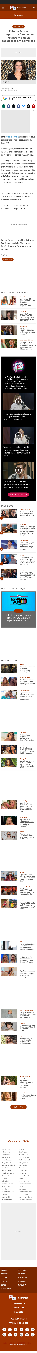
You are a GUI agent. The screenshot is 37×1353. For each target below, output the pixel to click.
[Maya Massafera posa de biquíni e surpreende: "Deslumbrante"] (9, 1040)
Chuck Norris (6, 1189)
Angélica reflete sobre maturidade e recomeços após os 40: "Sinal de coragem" (27, 822)
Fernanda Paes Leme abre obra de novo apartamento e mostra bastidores (27, 946)
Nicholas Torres (7, 1176)
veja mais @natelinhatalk (18, 494)
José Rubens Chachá (26, 1192)
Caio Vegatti (23, 1152)
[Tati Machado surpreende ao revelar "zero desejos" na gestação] (9, 736)
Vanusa (21, 1178)
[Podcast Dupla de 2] (21, 1334)
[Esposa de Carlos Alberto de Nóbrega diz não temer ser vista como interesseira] (9, 694)
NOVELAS (4, 1274)
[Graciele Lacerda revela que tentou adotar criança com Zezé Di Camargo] (9, 749)
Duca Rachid (6, 1197)
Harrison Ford (7, 1200)
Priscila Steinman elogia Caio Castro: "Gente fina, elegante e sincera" (28, 331)
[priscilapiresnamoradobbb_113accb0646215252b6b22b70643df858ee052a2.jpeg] (9, 343)
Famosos (18, 15)
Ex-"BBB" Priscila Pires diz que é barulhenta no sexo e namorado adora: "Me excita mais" (28, 345)
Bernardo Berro (7, 1184)
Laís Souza (22, 1186)
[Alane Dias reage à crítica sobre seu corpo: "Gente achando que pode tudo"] (9, 762)
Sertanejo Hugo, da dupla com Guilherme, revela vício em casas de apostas (27, 546)
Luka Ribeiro (6, 1181)
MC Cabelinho (6, 1186)
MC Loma (22, 1189)
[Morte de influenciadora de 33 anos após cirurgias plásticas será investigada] (9, 971)
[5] (9, 573)
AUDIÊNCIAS (22, 1278)
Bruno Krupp (23, 1194)
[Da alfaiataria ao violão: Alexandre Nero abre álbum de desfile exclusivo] (9, 835)
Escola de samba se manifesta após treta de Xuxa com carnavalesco (28, 1014)
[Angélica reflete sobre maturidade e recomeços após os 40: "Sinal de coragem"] (9, 821)
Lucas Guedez (7, 1160)
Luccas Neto (6, 1157)
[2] (9, 528)
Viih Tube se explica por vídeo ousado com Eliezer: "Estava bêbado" (27, 682)
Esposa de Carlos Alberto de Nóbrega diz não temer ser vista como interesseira (27, 696)
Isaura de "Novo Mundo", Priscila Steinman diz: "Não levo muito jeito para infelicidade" (27, 317)
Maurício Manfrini (25, 1200)
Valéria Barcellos (25, 1176)
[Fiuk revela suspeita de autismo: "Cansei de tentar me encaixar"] (9, 1027)
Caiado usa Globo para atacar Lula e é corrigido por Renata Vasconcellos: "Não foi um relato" (27, 560)
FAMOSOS (21, 1274)
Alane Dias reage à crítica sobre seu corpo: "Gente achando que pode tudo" (27, 764)
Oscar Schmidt (24, 1181)
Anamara (5, 1178)
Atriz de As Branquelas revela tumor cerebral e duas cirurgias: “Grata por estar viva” (26, 807)
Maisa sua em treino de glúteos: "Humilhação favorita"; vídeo (27, 669)
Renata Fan (6, 1168)
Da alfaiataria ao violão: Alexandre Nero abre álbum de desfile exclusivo (27, 836)
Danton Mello (24, 1157)
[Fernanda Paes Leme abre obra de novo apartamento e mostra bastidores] (9, 945)
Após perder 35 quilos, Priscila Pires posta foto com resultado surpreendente (27, 302)
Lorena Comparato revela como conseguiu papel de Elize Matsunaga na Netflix (17, 417)
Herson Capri (23, 1155)
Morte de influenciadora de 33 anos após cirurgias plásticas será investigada (27, 973)
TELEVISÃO (22, 1270)
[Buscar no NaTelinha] (34, 7)
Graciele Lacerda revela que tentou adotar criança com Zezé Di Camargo (27, 750)
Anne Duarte (23, 1168)
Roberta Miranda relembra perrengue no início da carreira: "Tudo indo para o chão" (27, 877)
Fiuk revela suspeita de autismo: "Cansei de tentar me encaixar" (27, 1027)
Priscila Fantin (7, 259)
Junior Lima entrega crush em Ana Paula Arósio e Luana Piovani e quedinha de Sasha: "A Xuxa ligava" (27, 531)
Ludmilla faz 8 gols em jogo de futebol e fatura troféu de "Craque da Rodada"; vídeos (27, 905)
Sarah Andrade (7, 1194)
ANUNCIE (18, 1312)
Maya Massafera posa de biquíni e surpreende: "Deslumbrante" (26, 1040)
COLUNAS (4, 1281)
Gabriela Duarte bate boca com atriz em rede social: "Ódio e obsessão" (28, 514)
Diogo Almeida (7, 1163)
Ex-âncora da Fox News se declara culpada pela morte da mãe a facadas (27, 959)
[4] (9, 559)
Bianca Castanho (25, 1184)
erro (33, 106)
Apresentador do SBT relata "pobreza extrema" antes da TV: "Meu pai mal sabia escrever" (17, 484)
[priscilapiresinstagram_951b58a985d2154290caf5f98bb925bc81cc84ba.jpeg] (9, 300)
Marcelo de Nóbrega (9, 1170)
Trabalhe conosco (18, 1323)
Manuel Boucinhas (25, 1197)
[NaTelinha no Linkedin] (15, 1334)
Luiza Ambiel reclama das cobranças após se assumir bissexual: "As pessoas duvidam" (27, 1083)
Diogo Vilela (23, 1170)
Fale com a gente (18, 1319)
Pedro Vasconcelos (8, 1192)
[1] (9, 513)
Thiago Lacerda (24, 1163)
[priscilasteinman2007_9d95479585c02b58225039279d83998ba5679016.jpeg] (9, 315)
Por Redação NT (7, 88)
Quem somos (18, 1303)
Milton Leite (6, 1152)
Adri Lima (22, 1173)
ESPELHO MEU (6, 1289)
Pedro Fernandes (25, 1160)
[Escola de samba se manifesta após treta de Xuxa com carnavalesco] (9, 1014)
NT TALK (4, 1278)
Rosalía (21, 1149)
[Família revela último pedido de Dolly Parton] (9, 1096)
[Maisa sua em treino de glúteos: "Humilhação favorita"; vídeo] (9, 668)
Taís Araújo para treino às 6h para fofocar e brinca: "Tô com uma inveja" (27, 891)
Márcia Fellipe (6, 1149)
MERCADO (22, 1281)
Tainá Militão (23, 1165)
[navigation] (3, 7)
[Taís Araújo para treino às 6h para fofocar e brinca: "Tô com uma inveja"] (9, 890)
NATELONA (22, 1285)
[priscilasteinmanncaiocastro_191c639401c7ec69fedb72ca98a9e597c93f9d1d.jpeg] (9, 330)
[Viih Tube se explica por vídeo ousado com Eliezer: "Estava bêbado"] (9, 681)
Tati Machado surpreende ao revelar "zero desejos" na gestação (27, 737)
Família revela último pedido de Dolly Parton (28, 1096)
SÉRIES (3, 1285)
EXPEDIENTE (18, 1307)
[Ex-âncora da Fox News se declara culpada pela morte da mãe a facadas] (9, 958)
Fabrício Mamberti (8, 1165)
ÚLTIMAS (4, 1270)
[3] (9, 544)
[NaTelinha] (18, 8)
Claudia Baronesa (8, 1173)
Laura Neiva (6, 1155)
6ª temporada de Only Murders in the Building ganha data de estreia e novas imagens (27, 575)
